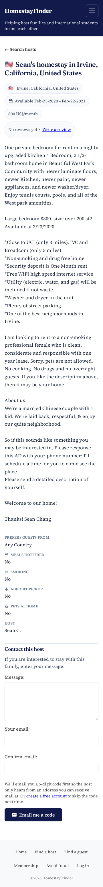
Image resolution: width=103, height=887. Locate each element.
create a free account (46, 796)
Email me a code (37, 815)
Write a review (56, 129)
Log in (83, 865)
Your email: (17, 729)
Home (21, 852)
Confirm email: (21, 756)
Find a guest (76, 852)
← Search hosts (20, 49)
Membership (26, 865)
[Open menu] (92, 11)
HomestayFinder (28, 10)
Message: (15, 677)
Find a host (45, 852)
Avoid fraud (57, 865)
